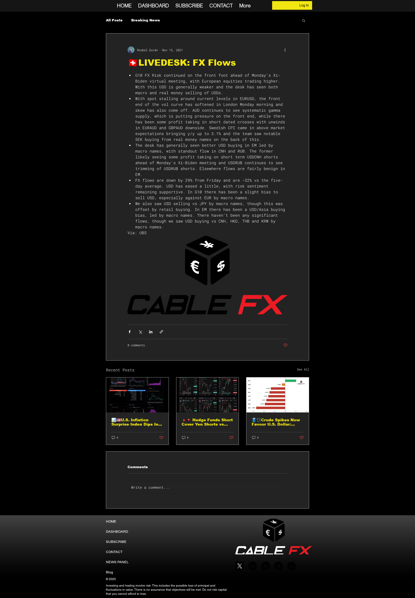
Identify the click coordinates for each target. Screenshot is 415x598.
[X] (239, 566)
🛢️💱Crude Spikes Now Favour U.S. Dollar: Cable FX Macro (276, 422)
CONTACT (114, 552)
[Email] (278, 566)
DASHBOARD (117, 532)
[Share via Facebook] (130, 332)
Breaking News (145, 20)
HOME (111, 521)
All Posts (114, 20)
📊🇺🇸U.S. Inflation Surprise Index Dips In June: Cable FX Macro (134, 422)
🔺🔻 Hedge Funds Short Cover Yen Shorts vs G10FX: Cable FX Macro (207, 422)
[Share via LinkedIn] (151, 332)
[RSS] (265, 566)
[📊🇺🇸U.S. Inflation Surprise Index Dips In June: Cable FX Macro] (137, 394)
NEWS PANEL (117, 562)
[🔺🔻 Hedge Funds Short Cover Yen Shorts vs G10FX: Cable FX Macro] (207, 394)
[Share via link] (161, 332)
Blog (109, 572)
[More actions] (284, 49)
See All (303, 369)
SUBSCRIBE (116, 542)
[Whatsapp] (291, 566)
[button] (304, 20)
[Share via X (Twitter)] (140, 332)
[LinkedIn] (252, 566)
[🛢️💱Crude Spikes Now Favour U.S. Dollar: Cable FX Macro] (277, 394)
